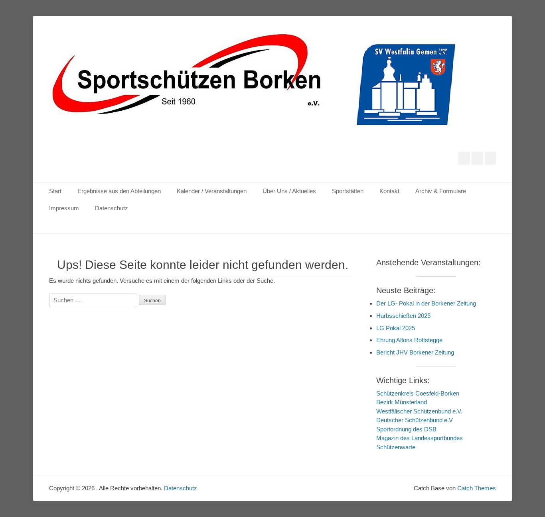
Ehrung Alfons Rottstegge (409, 340)
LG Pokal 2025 (395, 328)
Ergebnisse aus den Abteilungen (119, 191)
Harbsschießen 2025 (403, 315)
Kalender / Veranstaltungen (212, 191)
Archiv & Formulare (440, 191)
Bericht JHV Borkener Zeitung (415, 352)
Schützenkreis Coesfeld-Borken (417, 393)
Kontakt (389, 191)
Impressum (64, 208)
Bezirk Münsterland (401, 402)
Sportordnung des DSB (406, 429)
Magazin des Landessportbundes (419, 438)
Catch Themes (476, 488)
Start (55, 191)
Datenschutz (111, 208)
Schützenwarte (395, 447)
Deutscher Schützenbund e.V (414, 420)
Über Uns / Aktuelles (289, 191)
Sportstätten (347, 191)
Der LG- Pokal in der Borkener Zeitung (426, 303)
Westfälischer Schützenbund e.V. (419, 411)
